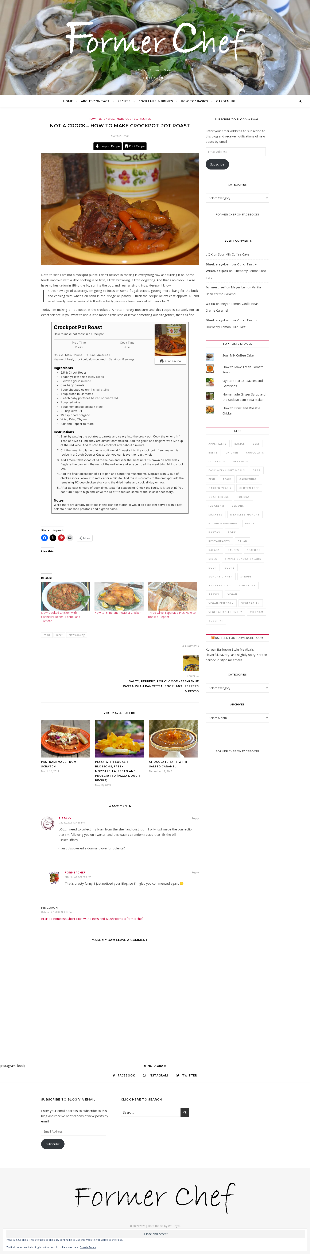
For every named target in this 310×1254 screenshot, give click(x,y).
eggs (257, 470)
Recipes (124, 101)
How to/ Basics (194, 101)
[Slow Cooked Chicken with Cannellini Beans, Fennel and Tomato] (65, 596)
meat (59, 635)
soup (213, 567)
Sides (213, 558)
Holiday (243, 496)
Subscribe (217, 164)
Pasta (250, 523)
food (47, 635)
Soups (230, 567)
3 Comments (190, 646)
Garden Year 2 (220, 488)
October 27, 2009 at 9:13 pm (57, 912)
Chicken (232, 452)
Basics (240, 443)
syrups (246, 576)
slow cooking (77, 635)
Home (68, 101)
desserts (240, 461)
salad (242, 541)
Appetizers (218, 443)
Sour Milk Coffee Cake (233, 254)
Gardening (225, 101)
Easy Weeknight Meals (227, 470)
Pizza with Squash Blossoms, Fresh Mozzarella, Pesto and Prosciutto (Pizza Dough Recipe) (117, 771)
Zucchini (216, 620)
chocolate (255, 452)
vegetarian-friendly (225, 612)
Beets (213, 452)
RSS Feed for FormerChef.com (239, 637)
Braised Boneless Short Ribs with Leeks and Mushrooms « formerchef (92, 918)
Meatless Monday (245, 514)
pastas (214, 532)
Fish (212, 479)
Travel (214, 594)
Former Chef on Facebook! (237, 214)
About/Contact (95, 101)
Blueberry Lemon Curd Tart (225, 327)
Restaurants (219, 541)
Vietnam (256, 612)
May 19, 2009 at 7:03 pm (78, 876)
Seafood (254, 550)
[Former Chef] (155, 39)
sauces (233, 550)
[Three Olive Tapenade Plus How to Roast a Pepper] (172, 596)
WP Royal (174, 1226)
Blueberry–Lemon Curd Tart (230, 320)
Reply (195, 818)
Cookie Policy (88, 1247)
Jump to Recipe (109, 146)
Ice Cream (216, 505)
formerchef (75, 872)
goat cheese (219, 496)
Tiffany (64, 818)
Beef (256, 443)
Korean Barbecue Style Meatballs (230, 649)
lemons (238, 505)
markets (215, 514)
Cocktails (217, 461)
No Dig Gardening (223, 523)
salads (214, 550)
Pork (232, 532)
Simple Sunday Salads (243, 558)
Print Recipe (136, 146)
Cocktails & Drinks (156, 101)
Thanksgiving (220, 585)
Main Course (127, 119)
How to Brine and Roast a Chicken (117, 613)
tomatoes (247, 585)
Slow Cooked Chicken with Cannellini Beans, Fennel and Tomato (60, 617)
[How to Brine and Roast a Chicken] (119, 596)
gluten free (249, 488)
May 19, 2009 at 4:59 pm (71, 822)
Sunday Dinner (221, 576)
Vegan (232, 594)
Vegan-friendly (221, 603)
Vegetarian (250, 603)
